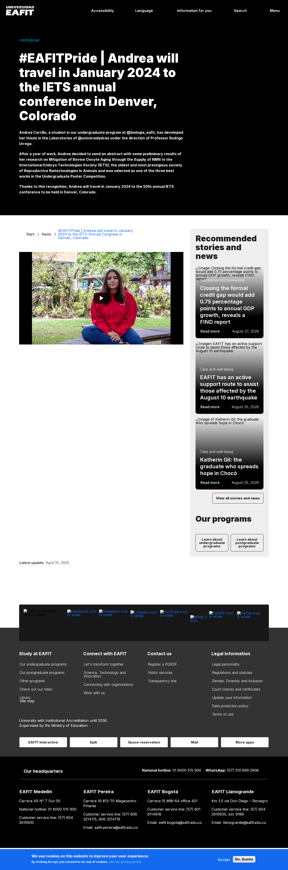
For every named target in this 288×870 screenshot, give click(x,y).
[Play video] (101, 298)
